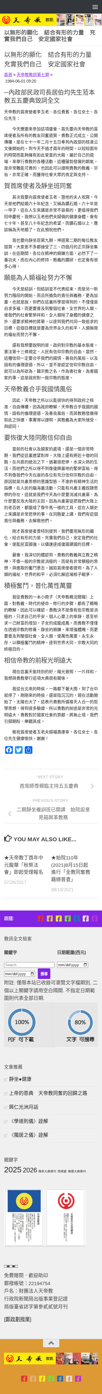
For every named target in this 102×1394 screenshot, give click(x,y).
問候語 (62, 1171)
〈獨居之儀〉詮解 (28, 1135)
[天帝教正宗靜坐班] (85, 918)
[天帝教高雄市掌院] (58, 918)
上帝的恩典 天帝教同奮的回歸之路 (48, 1093)
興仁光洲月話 (23, 1107)
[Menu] (95, 7)
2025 (12, 1169)
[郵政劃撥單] (17, 1319)
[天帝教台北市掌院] (40, 918)
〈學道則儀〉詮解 (28, 1121)
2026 (30, 1170)
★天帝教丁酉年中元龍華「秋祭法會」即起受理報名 (23, 865)
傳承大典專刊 (47, 1171)
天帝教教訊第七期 (33, 74)
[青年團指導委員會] (67, 918)
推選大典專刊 (77, 1171)
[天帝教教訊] (76, 918)
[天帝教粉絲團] (94, 918)
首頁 (8, 74)
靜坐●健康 (20, 1079)
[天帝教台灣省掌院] (49, 918)
